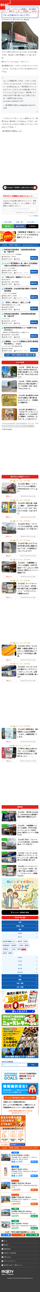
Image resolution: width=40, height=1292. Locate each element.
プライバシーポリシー (9, 1261)
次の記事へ (31, 222)
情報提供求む (7, 1249)
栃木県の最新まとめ (9, 941)
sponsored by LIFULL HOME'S (29, 1148)
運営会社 (5, 1245)
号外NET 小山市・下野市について (12, 1265)
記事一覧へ (20, 222)
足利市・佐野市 (7, 953)
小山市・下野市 (18, 949)
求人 (19, 11)
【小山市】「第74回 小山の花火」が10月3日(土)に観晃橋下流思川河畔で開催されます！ (27, 814)
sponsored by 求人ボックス (30, 245)
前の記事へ (9, 222)
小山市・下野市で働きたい (12, 245)
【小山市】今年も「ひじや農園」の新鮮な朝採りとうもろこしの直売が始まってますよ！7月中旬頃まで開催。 (27, 651)
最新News (12, 11)
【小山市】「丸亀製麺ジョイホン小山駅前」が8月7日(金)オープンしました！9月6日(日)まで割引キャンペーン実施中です (27, 568)
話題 (4, 429)
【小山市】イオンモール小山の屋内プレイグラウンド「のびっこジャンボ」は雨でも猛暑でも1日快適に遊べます (27, 672)
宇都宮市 (5, 949)
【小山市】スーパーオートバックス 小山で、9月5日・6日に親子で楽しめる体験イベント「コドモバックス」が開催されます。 (27, 588)
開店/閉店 (26, 11)
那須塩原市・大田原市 (9, 945)
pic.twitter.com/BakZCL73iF (13, 101)
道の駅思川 (31, 426)
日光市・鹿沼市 (24, 945)
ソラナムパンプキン (7, 426)
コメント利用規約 (33, 216)
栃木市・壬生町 (22, 941)
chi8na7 (9, 429)
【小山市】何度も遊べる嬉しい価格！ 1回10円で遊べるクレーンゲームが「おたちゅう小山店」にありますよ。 (27, 508)
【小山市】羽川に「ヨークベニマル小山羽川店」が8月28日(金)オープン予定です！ (27, 526)
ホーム (5, 1241)
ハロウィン (18, 426)
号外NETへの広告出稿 (9, 1253)
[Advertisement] (20, 453)
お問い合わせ (7, 1257)
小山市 (24, 426)
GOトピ (4, 11)
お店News (34, 11)
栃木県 (27, 19)
